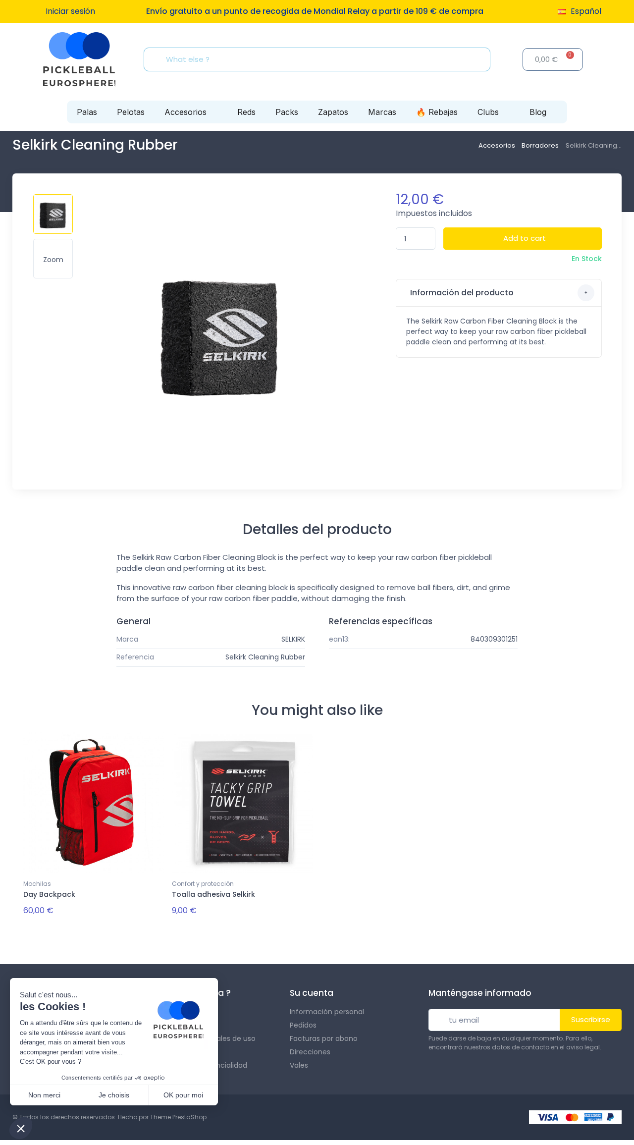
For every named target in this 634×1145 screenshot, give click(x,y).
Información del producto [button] (461, 292)
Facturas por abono (324, 1038)
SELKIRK (293, 639)
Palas (87, 112)
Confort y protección (203, 883)
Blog (537, 112)
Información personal (327, 1012)
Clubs (488, 112)
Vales (299, 1065)
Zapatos (333, 112)
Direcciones (310, 1052)
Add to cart (524, 238)
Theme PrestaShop (178, 1117)
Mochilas (37, 883)
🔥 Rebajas (437, 112)
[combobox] (320, 59)
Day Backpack (49, 894)
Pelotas (131, 112)
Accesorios (185, 112)
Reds (246, 112)
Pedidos (303, 1025)
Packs (286, 112)
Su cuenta (311, 993)
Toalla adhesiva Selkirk (213, 894)
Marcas (382, 112)
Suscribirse (590, 1019)
